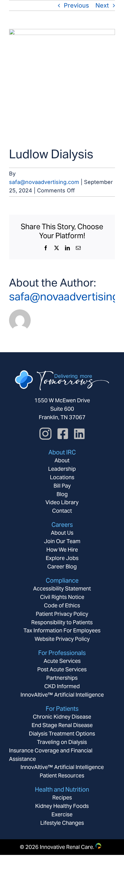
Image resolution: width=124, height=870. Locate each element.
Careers (62, 525)
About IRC (62, 452)
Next (102, 5)
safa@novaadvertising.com (44, 182)
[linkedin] (79, 434)
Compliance (62, 580)
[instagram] (45, 434)
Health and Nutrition (62, 789)
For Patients (62, 709)
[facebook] (62, 434)
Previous (76, 5)
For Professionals (62, 653)
